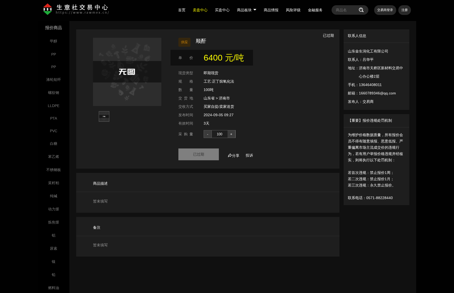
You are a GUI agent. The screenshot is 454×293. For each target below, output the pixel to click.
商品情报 (271, 10)
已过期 (198, 154)
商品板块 (244, 10)
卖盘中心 (200, 10)
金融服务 (315, 10)
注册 (404, 10)
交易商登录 (385, 10)
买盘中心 (222, 10)
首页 (181, 10)
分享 (235, 155)
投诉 (249, 155)
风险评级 (293, 10)
